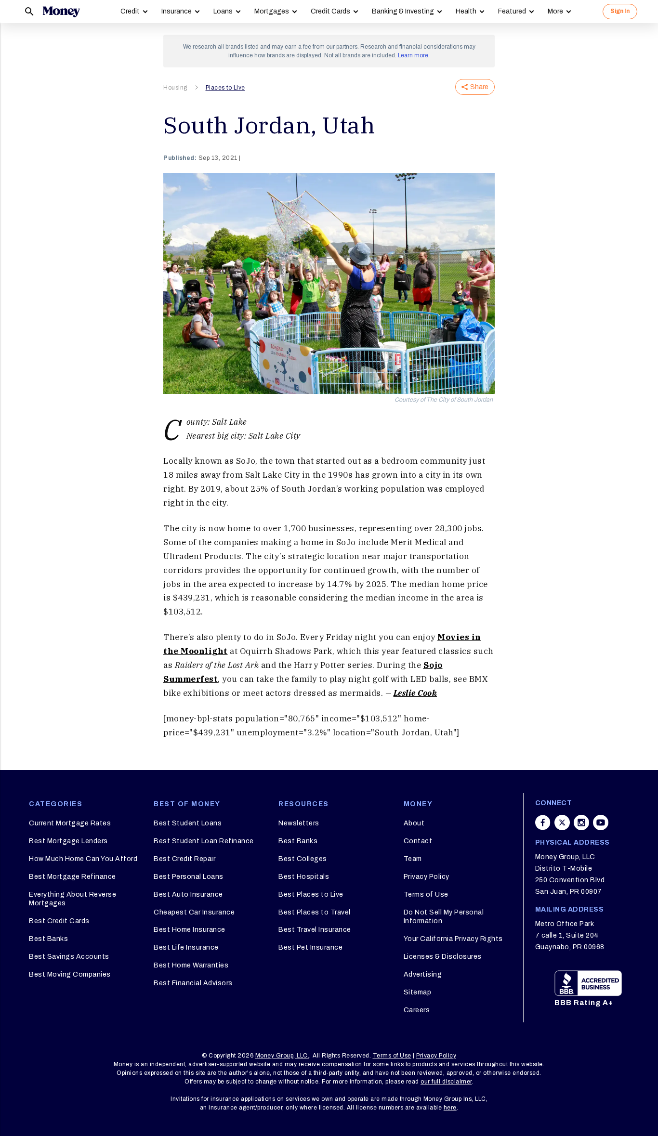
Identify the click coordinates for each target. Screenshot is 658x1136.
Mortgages (271, 11)
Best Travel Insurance (314, 929)
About (414, 823)
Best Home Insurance (189, 929)
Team (413, 858)
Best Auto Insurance (188, 894)
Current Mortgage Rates (70, 823)
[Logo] (61, 11)
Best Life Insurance (186, 947)
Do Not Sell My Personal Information (444, 917)
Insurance (176, 11)
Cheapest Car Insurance (194, 912)
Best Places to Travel (314, 912)
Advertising (423, 974)
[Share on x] (562, 822)
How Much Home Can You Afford (83, 858)
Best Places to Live (310, 894)
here (450, 1107)
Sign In (620, 11)
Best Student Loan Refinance (204, 841)
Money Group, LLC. (282, 1055)
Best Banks (48, 938)
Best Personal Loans (189, 876)
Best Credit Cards (59, 921)
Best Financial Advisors (193, 983)
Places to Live (225, 87)
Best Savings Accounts (69, 956)
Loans (223, 11)
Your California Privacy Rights (453, 938)
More (555, 11)
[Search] (29, 11)
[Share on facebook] (543, 822)
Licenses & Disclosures (443, 956)
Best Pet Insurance (310, 947)
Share (479, 87)
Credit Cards (330, 11)
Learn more (413, 55)
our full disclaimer (446, 1081)
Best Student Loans (188, 823)
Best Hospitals (303, 876)
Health (466, 11)
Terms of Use (426, 894)
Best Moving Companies (70, 974)
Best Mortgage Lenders (68, 841)
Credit (130, 11)
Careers (417, 1010)
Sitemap (418, 992)
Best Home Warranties (191, 965)
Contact (418, 841)
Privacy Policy (426, 876)
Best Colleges (302, 858)
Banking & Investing (403, 11)
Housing (175, 87)
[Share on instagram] (581, 822)
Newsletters (298, 823)
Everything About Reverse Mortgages (72, 899)
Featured (512, 11)
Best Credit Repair (184, 858)
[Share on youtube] (600, 822)
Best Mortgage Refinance (72, 876)
